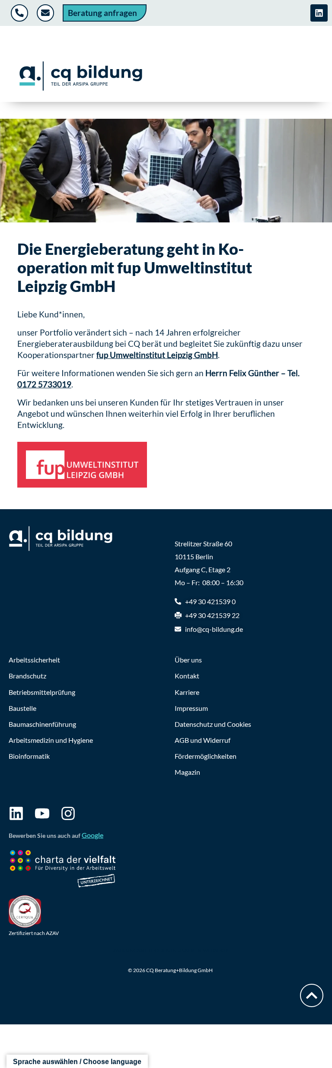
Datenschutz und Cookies (213, 724)
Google (92, 835)
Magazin (187, 772)
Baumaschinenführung (42, 724)
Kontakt (187, 676)
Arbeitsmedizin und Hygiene (51, 740)
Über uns (188, 660)
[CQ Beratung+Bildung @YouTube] (42, 813)
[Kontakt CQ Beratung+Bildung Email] (46, 13)
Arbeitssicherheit (34, 660)
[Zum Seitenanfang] (311, 995)
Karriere (187, 692)
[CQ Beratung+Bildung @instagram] (68, 813)
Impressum (191, 708)
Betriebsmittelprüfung (42, 692)
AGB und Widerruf (202, 740)
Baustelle (22, 708)
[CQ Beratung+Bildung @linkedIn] (319, 13)
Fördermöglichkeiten (205, 756)
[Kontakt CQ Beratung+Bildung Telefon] (20, 13)
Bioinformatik (29, 756)
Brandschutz (27, 676)
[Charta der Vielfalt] (63, 870)
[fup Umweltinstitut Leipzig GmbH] (82, 465)
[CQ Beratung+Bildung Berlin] (81, 76)
